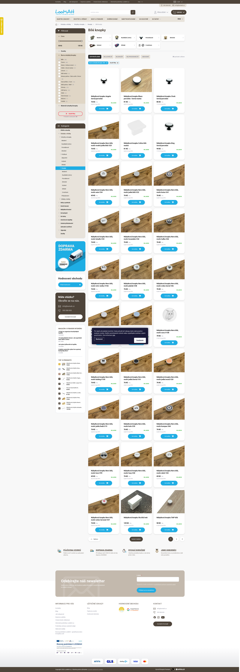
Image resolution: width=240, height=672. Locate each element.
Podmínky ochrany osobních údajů (65, 626)
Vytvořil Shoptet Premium (162, 669)
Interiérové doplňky (66, 220)
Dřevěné (64, 151)
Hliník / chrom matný (68, 68)
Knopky (64, 168)
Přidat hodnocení (65, 284)
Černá (64, 62)
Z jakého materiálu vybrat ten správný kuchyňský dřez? (69, 350)
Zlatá (63, 93)
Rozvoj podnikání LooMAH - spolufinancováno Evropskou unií (68, 633)
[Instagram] (158, 617)
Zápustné (64, 158)
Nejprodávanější (132, 56)
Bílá (63, 59)
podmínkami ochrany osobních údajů (165, 584)
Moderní (64, 140)
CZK (178, 2)
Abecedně (145, 56)
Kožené (64, 161)
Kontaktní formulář (70, 317)
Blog (65, 2)
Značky (63, 233)
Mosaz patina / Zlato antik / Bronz (71, 78)
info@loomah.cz (68, 306)
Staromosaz (65, 96)
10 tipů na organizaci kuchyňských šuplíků (68, 332)
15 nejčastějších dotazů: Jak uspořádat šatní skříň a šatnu (70, 338)
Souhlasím (140, 340)
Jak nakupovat (73, 2)
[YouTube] (163, 617)
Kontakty (58, 2)
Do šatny (63, 216)
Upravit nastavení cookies (95, 669)
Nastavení (99, 339)
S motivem (65, 192)
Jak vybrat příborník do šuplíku (67, 344)
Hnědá (64, 101)
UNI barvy (65, 90)
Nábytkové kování (66, 209)
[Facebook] (154, 617)
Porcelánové (65, 147)
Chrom (64, 71)
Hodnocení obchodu (93, 614)
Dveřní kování (65, 206)
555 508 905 (67, 310)
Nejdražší (119, 56)
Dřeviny (64, 87)
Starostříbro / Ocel (68, 82)
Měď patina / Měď (67, 84)
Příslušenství (65, 196)
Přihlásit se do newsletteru (146, 590)
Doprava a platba (86, 2)
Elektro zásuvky (65, 130)
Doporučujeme (95, 56)
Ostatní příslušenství (67, 223)
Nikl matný (65, 73)
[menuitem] (63, 19)
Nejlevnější (108, 56)
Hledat (133, 12)
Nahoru (96, 539)
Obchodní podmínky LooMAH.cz (120, 2)
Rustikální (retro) (66, 144)
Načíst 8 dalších (136, 539)
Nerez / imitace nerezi (68, 65)
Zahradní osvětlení (66, 227)
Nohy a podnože (65, 202)
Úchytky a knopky (66, 137)
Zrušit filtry (72, 113)
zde (114, 335)
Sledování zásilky (60, 629)
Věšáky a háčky (65, 199)
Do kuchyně (64, 213)
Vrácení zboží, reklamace (100, 2)
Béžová (64, 98)
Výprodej (63, 230)
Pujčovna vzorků (92, 611)
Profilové (64, 154)
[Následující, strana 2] (176, 539)
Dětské (64, 164)
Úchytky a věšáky (66, 133)
